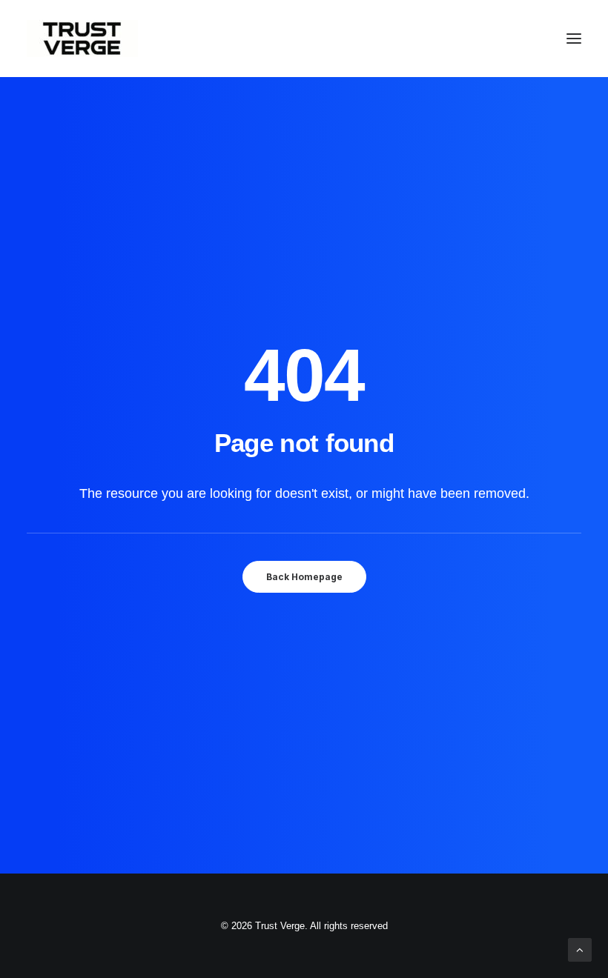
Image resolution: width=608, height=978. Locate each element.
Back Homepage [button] (304, 576)
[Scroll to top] (580, 948)
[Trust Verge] (82, 38)
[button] (574, 38)
